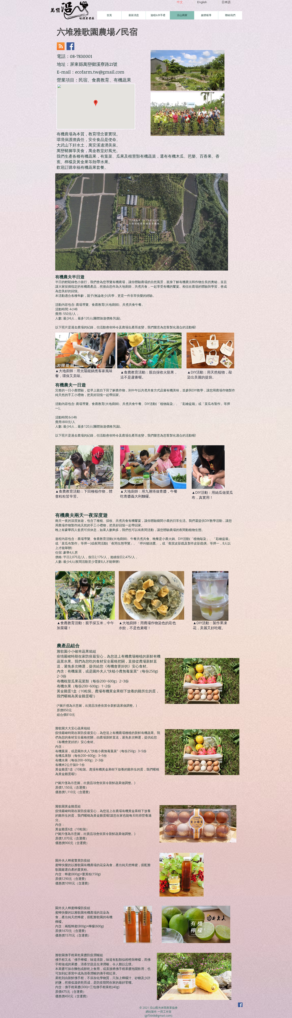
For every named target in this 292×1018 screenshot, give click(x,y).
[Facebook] (70, 46)
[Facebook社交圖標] (240, 1004)
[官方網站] (61, 46)
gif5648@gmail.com (158, 1015)
